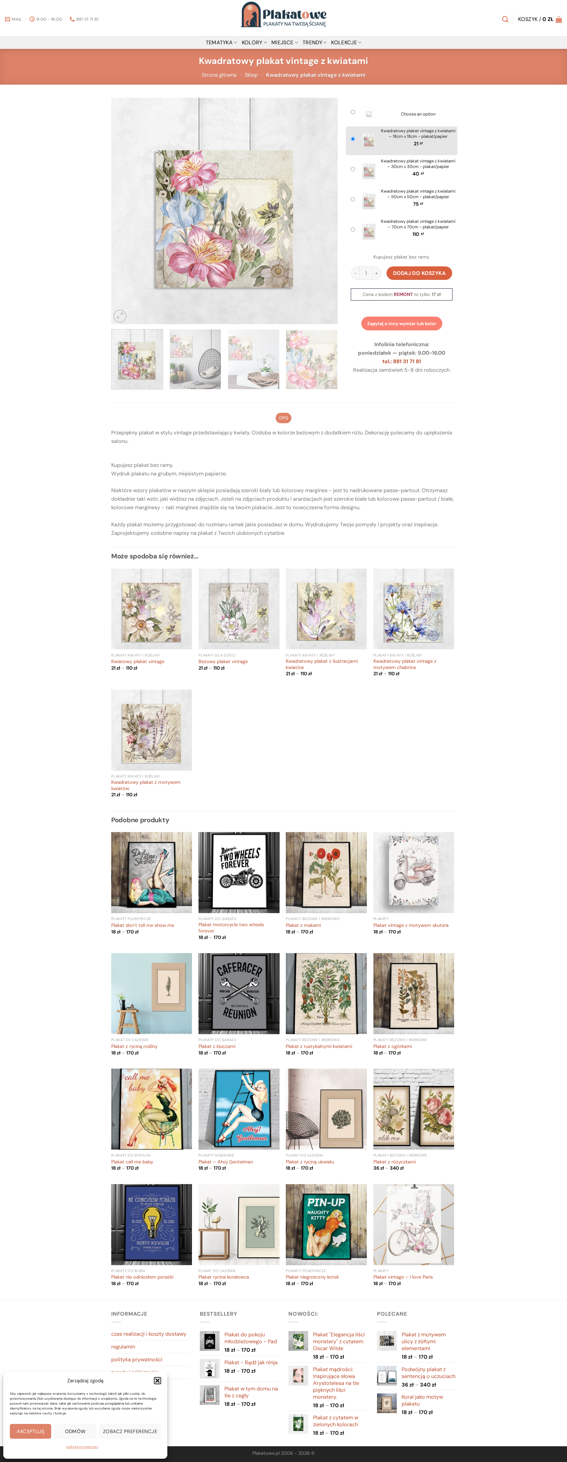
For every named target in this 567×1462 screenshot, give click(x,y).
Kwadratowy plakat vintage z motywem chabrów (404, 664)
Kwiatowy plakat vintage (137, 662)
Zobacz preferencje (130, 1431)
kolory (252, 42)
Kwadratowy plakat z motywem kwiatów (145, 786)
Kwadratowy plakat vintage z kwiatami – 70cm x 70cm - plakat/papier (418, 224)
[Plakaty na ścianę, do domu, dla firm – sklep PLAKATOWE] (283, 18)
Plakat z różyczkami (394, 1162)
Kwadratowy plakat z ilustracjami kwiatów (322, 664)
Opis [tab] (283, 418)
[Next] (325, 211)
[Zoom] (120, 316)
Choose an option (418, 114)
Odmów (75, 1431)
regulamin (123, 1346)
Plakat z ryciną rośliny (134, 1047)
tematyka (219, 42)
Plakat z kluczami (217, 1047)
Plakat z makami (303, 926)
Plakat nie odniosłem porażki (142, 1277)
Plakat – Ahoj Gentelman (226, 1162)
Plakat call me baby (132, 1162)
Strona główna (219, 75)
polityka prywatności (82, 1447)
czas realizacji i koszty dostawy (148, 1333)
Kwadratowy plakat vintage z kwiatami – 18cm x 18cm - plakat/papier (418, 133)
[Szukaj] (505, 19)
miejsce (282, 42)
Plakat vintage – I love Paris (403, 1277)
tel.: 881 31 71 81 (401, 361)
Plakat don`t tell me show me (142, 926)
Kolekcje (344, 42)
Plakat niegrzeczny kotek (312, 1277)
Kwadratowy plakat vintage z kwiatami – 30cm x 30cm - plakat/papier (418, 163)
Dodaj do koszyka (419, 273)
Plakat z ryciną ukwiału (310, 1162)
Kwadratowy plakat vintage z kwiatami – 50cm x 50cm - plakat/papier (418, 194)
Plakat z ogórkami (392, 1047)
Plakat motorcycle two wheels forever (231, 928)
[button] (157, 1380)
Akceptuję (30, 1431)
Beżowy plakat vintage (223, 662)
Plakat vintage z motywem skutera (411, 926)
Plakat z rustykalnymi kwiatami (319, 1047)
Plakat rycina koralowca (224, 1277)
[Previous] (124, 211)
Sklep (251, 75)
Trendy (312, 42)
